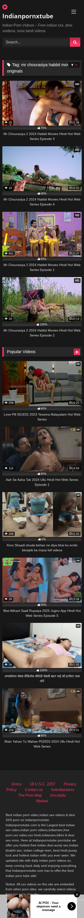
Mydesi (42, 801)
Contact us (34, 790)
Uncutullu (58, 795)
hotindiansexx (62, 790)
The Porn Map (30, 795)
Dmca (16, 784)
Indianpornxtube (27, 16)
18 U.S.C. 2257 (42, 784)
